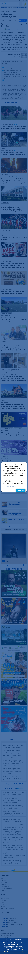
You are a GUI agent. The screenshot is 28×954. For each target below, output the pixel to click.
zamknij (22, 952)
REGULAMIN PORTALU (10, 486)
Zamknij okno (20, 490)
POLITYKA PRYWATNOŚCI (11, 488)
